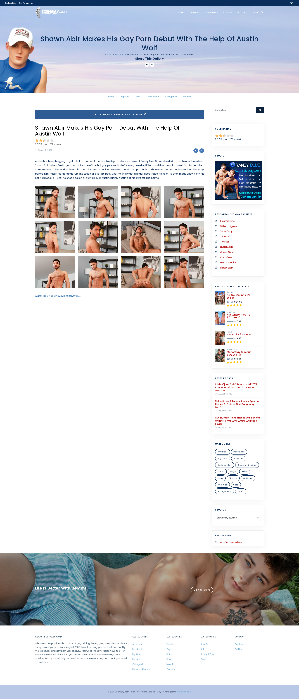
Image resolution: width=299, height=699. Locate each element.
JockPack (225, 236)
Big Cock (223, 458)
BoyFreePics (10, 3)
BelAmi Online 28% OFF (238, 296)
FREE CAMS (243, 12)
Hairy (245, 471)
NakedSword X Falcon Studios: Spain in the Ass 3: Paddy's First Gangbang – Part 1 (237, 404)
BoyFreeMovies (26, 3)
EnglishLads (226, 246)
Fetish (221, 471)
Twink (240, 491)
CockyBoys (226, 257)
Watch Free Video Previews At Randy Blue (58, 295)
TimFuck (224, 241)
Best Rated (153, 96)
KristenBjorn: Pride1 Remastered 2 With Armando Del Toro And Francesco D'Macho (236, 387)
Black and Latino (247, 465)
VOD (255, 12)
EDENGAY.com (184, 691)
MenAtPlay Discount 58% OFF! (240, 353)
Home (181, 12)
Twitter (238, 649)
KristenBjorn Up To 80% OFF (238, 316)
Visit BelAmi (201, 590)
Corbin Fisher (227, 252)
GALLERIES (194, 12)
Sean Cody (226, 231)
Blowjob (238, 458)
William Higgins (228, 226)
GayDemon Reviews (231, 542)
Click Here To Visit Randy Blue (118, 114)
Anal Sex (222, 484)
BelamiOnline (227, 221)
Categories (211, 12)
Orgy (233, 471)
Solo (235, 484)
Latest (138, 96)
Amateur (223, 451)
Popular (119, 54)
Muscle (233, 478)
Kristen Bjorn (226, 267)
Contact (239, 644)
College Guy (225, 465)
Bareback (239, 451)
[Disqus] (119, 343)
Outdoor (248, 478)
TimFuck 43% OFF (238, 334)
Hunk (220, 478)
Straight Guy (225, 491)
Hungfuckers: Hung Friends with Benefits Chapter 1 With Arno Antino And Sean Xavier (237, 421)
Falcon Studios (228, 262)
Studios (227, 12)
